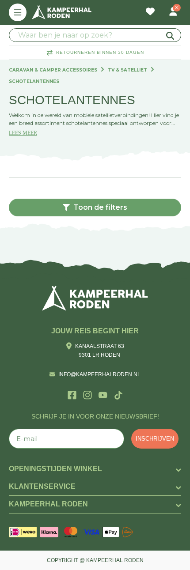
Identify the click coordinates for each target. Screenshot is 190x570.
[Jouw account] (173, 12)
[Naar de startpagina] (61, 12)
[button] (95, 207)
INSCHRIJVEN (155, 438)
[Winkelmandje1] (161, 7)
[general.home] (95, 298)
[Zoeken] (171, 35)
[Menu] (18, 12)
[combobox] (95, 35)
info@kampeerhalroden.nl (99, 374)
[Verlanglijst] (150, 12)
